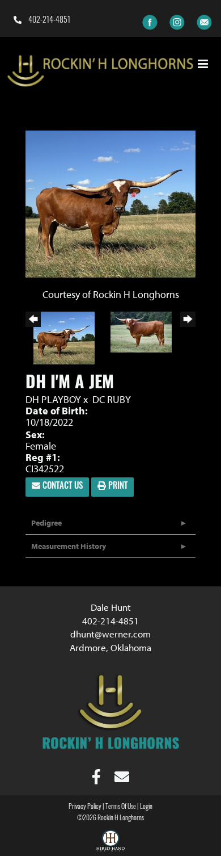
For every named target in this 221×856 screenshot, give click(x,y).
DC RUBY (111, 399)
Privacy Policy (85, 807)
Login (146, 807)
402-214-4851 (48, 20)
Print (117, 486)
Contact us (61, 486)
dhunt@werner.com (110, 634)
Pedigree (46, 523)
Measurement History (68, 546)
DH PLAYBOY (54, 399)
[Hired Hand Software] (110, 842)
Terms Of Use (120, 807)
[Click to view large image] (111, 202)
